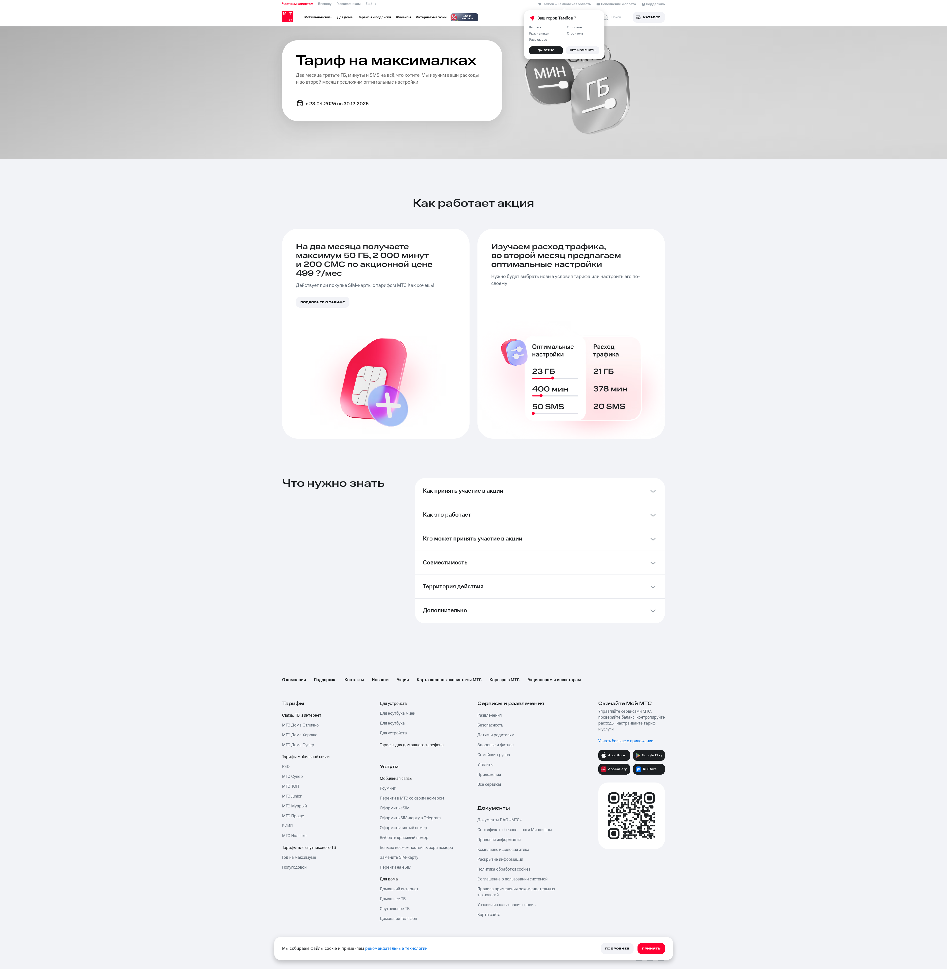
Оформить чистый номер (403, 828)
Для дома (389, 879)
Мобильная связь (396, 779)
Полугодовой (294, 867)
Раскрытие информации (500, 859)
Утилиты (485, 765)
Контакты (354, 680)
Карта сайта (488, 915)
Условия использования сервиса (507, 905)
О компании (294, 680)
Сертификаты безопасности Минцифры (514, 830)
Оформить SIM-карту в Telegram (410, 818)
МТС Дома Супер (298, 745)
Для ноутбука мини (397, 713)
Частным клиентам (297, 3)
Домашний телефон (398, 919)
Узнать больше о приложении (625, 741)
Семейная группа (493, 755)
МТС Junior (292, 796)
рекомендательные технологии (396, 948)
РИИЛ (287, 826)
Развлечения (489, 715)
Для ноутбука (392, 723)
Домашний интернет (399, 889)
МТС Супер (292, 777)
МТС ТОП (290, 786)
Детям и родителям (495, 735)
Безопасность (490, 725)
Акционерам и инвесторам (554, 680)
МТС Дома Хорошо (299, 735)
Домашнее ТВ (393, 899)
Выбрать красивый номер (404, 838)
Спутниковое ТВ (395, 909)
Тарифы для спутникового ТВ (309, 848)
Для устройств (393, 704)
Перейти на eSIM (395, 867)
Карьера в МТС (505, 680)
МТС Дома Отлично (300, 725)
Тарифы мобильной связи (305, 757)
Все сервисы (489, 784)
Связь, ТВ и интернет (301, 715)
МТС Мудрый (294, 806)
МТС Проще (293, 816)
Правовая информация (499, 840)
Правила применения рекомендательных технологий (516, 892)
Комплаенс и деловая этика (503, 850)
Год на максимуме (299, 857)
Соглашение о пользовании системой (512, 879)
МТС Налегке (294, 836)
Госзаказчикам (348, 3)
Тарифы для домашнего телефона (412, 745)
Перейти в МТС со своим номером (412, 798)
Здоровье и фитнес (495, 745)
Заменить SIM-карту (399, 857)
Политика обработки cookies (503, 869)
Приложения (489, 775)
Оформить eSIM (395, 808)
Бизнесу (324, 3)
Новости (380, 680)
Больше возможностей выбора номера (416, 848)
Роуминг (388, 788)
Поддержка (325, 680)
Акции (403, 680)
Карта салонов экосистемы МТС (449, 680)
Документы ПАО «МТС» (499, 820)
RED (286, 767)
